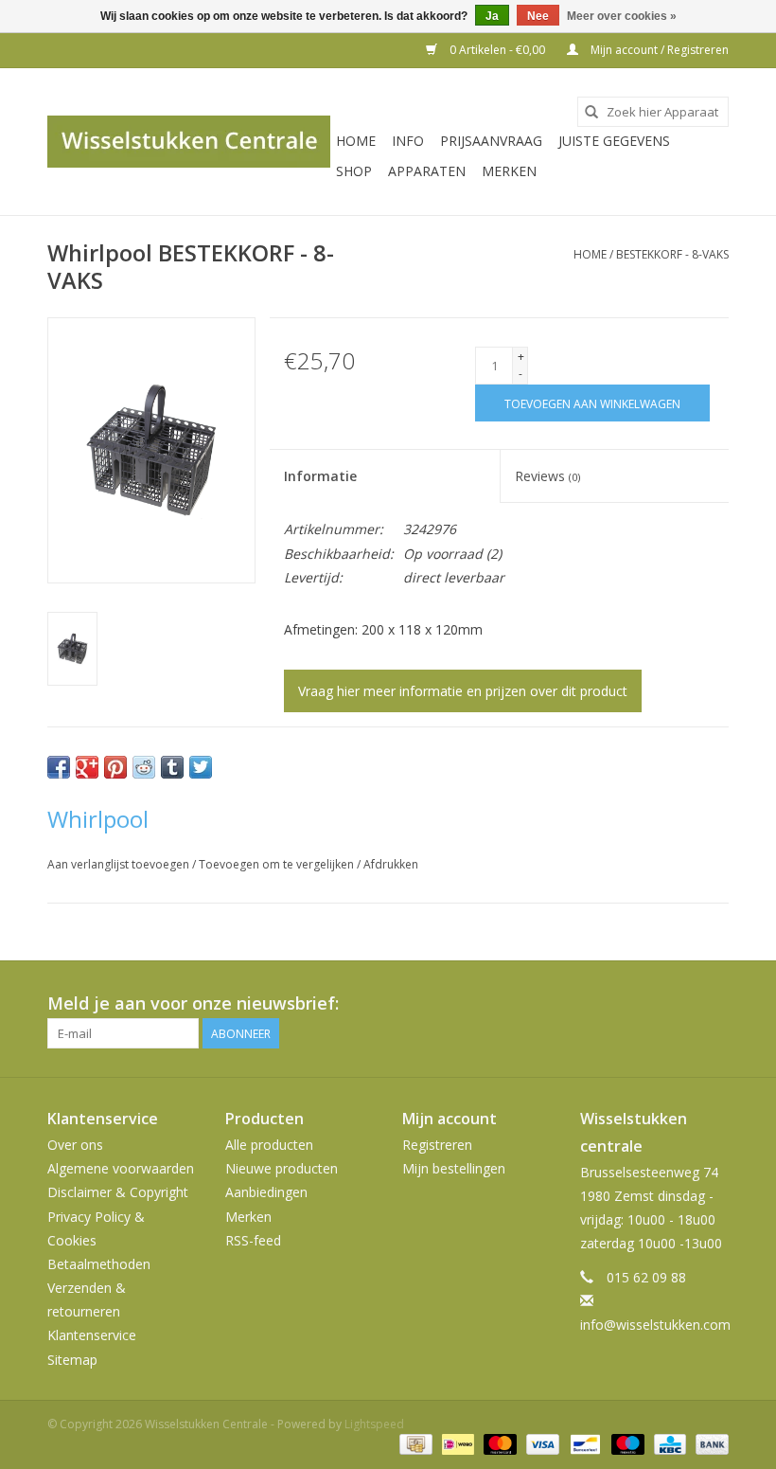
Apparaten (427, 171)
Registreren (437, 1145)
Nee (538, 16)
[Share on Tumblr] (172, 767)
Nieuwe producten (281, 1168)
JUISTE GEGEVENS (614, 141)
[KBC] (668, 1444)
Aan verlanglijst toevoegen (119, 864)
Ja (492, 16)
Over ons (75, 1145)
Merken (509, 171)
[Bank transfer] (709, 1444)
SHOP (354, 171)
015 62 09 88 (646, 1277)
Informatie (320, 476)
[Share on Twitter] (200, 767)
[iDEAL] (456, 1444)
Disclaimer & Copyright (117, 1192)
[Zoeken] (591, 112)
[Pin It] (115, 767)
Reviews (547, 476)
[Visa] (541, 1444)
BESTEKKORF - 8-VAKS (672, 254)
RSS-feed (253, 1240)
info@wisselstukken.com (655, 1325)
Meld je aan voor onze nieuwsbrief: (193, 1003)
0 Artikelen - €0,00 (497, 50)
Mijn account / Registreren (658, 50)
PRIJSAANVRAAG (491, 141)
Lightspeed (374, 1424)
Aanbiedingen (266, 1192)
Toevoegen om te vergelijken (278, 864)
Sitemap (72, 1360)
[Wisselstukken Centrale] (188, 142)
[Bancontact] (583, 1444)
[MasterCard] (498, 1444)
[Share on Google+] (87, 767)
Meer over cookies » (622, 16)
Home (356, 141)
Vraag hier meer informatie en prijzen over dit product (462, 691)
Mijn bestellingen (453, 1168)
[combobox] (653, 112)
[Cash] (413, 1444)
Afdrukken (390, 864)
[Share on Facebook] (58, 767)
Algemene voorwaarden (120, 1168)
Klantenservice (91, 1335)
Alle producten (269, 1145)
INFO (408, 141)
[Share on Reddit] (143, 767)
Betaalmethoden (98, 1264)
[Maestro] (626, 1444)
